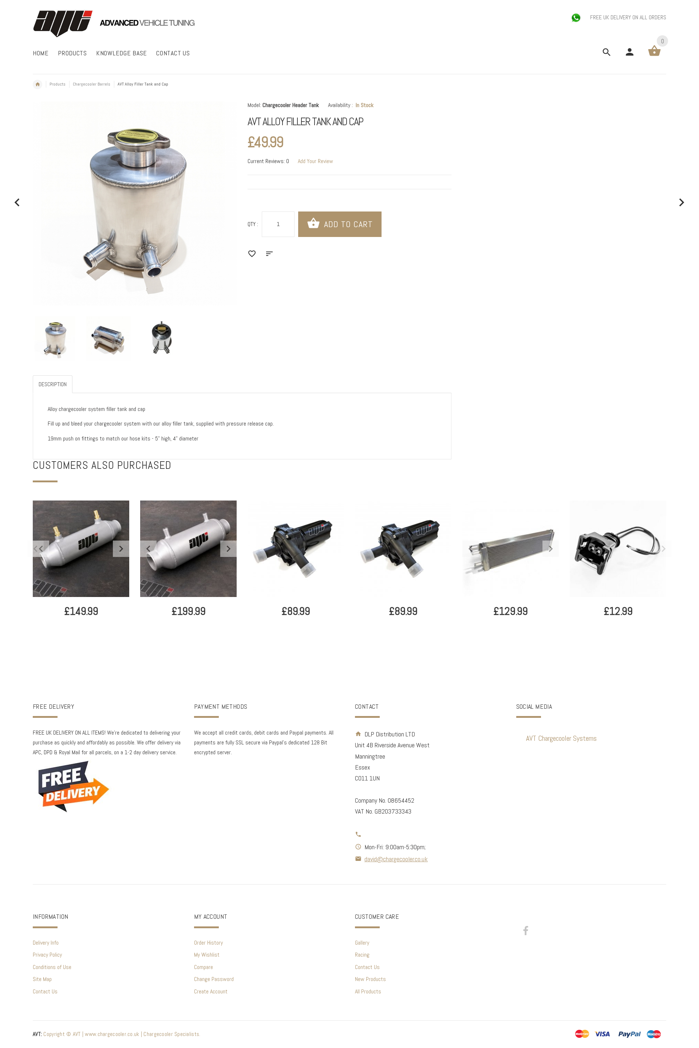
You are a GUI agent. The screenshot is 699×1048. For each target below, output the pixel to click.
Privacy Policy (47, 954)
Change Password (214, 979)
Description (53, 384)
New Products (370, 979)
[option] (55, 338)
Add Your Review (315, 161)
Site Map (42, 979)
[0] (654, 55)
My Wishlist (207, 954)
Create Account (211, 991)
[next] (682, 202)
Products (58, 84)
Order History (208, 942)
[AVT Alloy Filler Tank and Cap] (55, 338)
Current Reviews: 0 (268, 161)
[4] (81, 548)
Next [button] (663, 549)
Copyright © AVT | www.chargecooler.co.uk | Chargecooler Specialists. (116, 1034)
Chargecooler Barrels (91, 84)
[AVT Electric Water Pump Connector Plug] (618, 549)
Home (37, 84)
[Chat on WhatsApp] (576, 17)
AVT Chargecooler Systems (561, 738)
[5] (188, 548)
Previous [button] (35, 549)
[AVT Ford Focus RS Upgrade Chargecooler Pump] (403, 549)
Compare (203, 967)
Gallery (362, 942)
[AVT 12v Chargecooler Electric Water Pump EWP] (296, 549)
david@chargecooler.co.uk (396, 859)
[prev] (17, 202)
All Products (368, 991)
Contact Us (45, 991)
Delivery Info (46, 942)
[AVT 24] (510, 548)
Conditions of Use (52, 967)
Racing (362, 954)
